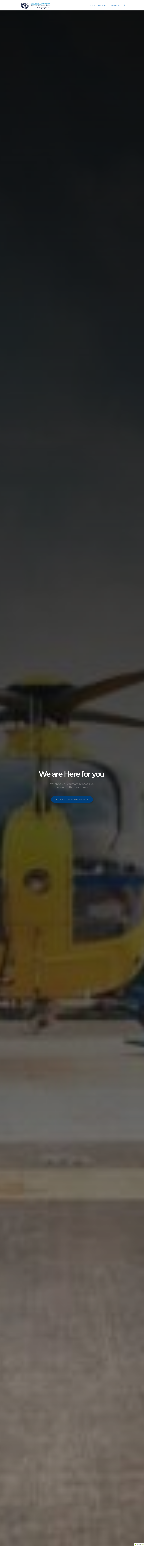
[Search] (124, 5)
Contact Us (115, 5)
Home (92, 5)
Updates (102, 5)
